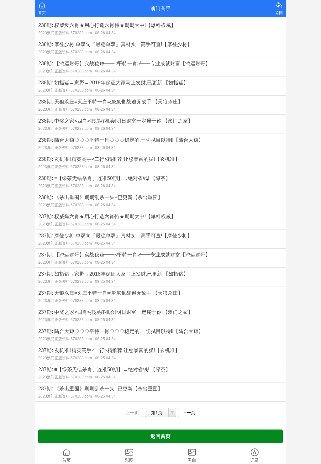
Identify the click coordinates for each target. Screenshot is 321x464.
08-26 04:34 (105, 33)
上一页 (132, 412)
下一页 (188, 412)
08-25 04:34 (105, 224)
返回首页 (160, 436)
